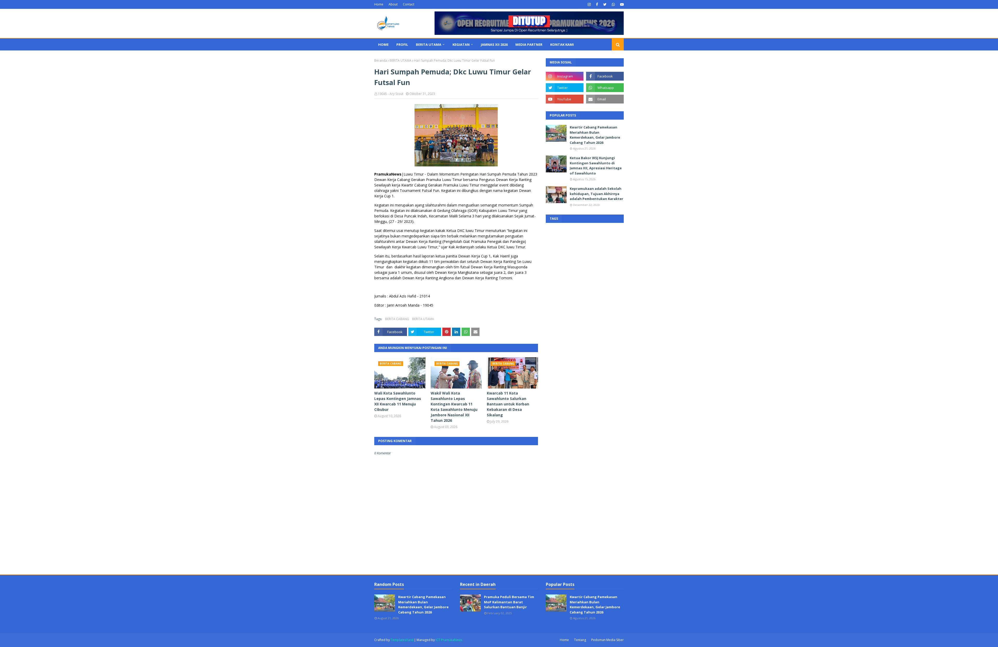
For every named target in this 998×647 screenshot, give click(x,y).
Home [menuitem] (383, 44)
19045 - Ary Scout (390, 94)
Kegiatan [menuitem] (461, 44)
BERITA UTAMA (400, 60)
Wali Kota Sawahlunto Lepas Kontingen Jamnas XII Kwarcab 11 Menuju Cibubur (397, 401)
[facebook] (597, 4)
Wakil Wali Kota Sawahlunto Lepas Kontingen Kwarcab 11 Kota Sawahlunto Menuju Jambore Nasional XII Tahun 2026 (454, 407)
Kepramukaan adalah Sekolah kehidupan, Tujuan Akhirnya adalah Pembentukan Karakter (596, 193)
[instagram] (589, 4)
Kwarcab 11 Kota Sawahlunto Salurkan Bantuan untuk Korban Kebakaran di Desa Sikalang (508, 404)
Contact (408, 4)
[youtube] (621, 4)
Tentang (580, 640)
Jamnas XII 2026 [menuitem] (494, 44)
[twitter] (605, 4)
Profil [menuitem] (402, 44)
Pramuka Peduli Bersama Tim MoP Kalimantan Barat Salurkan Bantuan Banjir (509, 601)
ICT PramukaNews (449, 640)
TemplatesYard (402, 640)
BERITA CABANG (397, 319)
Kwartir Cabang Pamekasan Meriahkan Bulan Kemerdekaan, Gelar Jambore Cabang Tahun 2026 (595, 135)
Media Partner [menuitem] (528, 44)
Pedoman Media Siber (607, 640)
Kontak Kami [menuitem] (562, 44)
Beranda (380, 60)
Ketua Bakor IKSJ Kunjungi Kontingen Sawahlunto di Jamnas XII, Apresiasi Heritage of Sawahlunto (596, 166)
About (393, 4)
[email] (605, 99)
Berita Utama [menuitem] (428, 44)
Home (378, 4)
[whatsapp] (613, 4)
